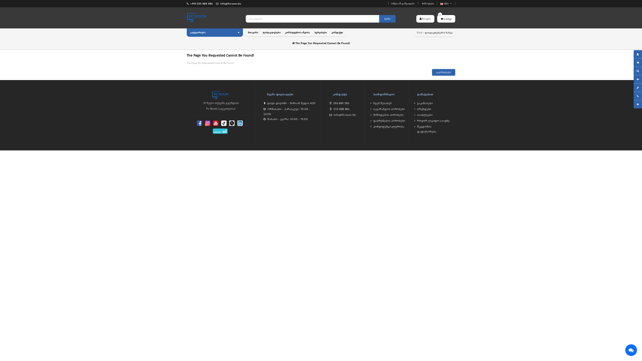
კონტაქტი (337, 32)
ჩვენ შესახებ (382, 103)
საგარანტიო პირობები (389, 109)
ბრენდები (424, 109)
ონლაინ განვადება (403, 3)
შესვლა (426, 18)
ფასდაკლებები (272, 32)
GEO (447, 4)
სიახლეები (425, 114)
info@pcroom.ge (345, 114)
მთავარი (253, 32)
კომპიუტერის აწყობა (297, 32)
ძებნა (387, 19)
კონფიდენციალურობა (388, 126)
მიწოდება (428, 3)
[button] (215, 32)
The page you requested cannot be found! (322, 43)
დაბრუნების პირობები (389, 120)
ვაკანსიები (425, 103)
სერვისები (321, 32)
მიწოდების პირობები (388, 114)
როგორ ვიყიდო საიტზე (433, 120)
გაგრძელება (443, 72)
